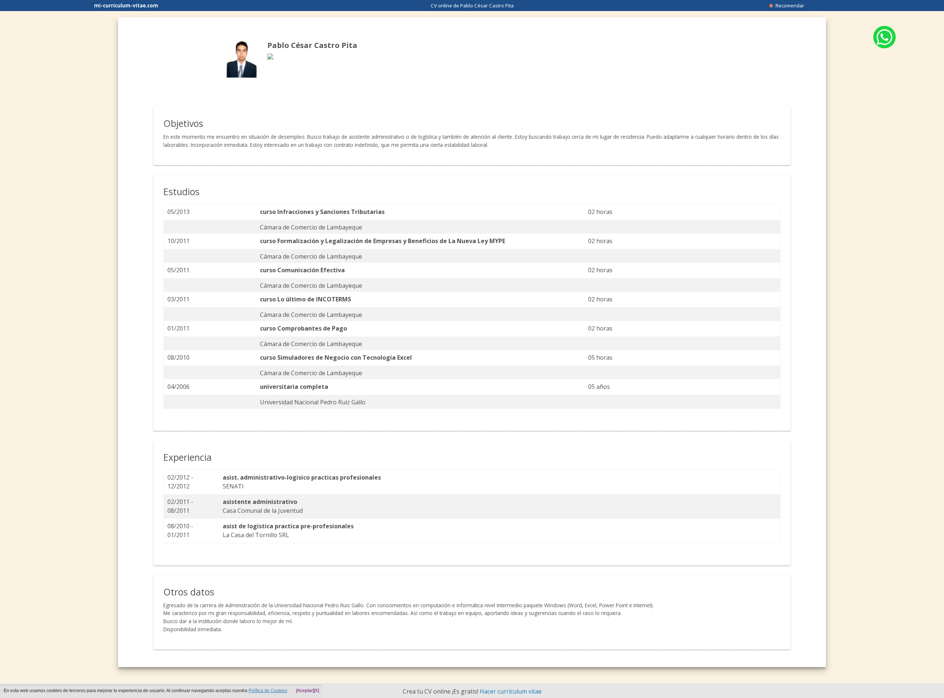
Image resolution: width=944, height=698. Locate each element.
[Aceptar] (305, 690)
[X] (316, 690)
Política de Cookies (268, 690)
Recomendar (788, 5)
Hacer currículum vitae (511, 691)
